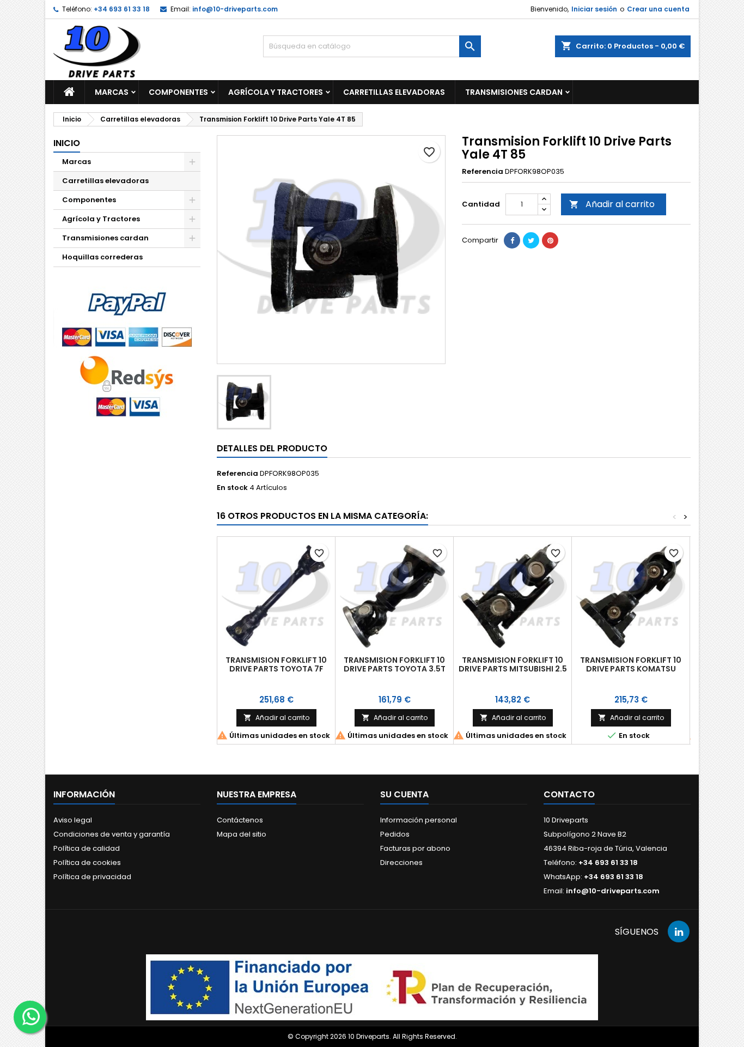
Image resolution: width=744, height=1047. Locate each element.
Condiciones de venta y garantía (111, 834)
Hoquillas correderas (102, 257)
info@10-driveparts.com (235, 9)
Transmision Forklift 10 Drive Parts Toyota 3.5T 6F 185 (395, 669)
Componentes (178, 92)
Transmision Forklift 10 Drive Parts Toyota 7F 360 (276, 669)
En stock (232, 488)
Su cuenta (404, 794)
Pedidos (395, 834)
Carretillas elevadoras (394, 92)
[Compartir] (512, 240)
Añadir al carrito (612, 204)
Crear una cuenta (658, 9)
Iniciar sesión (594, 9)
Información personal (418, 820)
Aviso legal (72, 820)
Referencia (482, 172)
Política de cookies (87, 862)
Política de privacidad (92, 877)
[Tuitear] (531, 240)
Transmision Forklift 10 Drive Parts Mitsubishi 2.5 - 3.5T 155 (513, 669)
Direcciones (401, 862)
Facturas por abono (415, 848)
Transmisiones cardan (514, 92)
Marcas (112, 92)
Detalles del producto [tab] (272, 448)
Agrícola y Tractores (275, 92)
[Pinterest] (550, 240)
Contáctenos (240, 820)
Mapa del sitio (241, 834)
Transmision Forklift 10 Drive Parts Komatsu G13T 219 (630, 669)
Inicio (66, 143)
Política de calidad (86, 848)
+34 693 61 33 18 (122, 9)
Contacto (569, 794)
